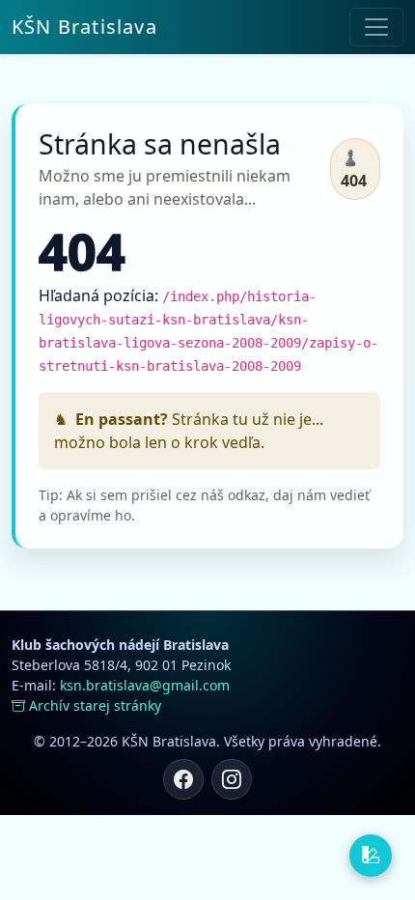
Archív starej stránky (95, 705)
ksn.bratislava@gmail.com (145, 685)
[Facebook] (183, 779)
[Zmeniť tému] (370, 855)
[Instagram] (231, 779)
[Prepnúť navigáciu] (376, 27)
